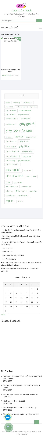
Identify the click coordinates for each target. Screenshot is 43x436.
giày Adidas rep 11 (11, 124)
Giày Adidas (32, 107)
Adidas (8, 102)
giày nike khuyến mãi (12, 151)
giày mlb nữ (24, 141)
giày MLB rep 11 (11, 147)
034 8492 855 (7, 248)
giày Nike (24, 146)
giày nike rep (27, 151)
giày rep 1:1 (13, 169)
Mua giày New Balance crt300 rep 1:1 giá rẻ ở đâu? (21, 414)
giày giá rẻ (27, 124)
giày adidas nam (11, 110)
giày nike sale (27, 156)
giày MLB (19, 137)
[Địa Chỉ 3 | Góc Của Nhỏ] (2, 242)
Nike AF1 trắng (18, 182)
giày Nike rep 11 (13, 156)
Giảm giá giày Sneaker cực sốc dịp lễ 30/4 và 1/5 (20, 394)
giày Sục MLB (27, 170)
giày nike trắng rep (24, 160)
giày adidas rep (25, 118)
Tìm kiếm (39, 20)
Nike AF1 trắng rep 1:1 (12, 186)
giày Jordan (9, 137)
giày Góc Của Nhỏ (19, 131)
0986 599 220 (7, 252)
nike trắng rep (10, 195)
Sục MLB (20, 201)
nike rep (9, 191)
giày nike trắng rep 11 (12, 164)
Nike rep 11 (21, 191)
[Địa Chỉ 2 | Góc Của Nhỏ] (2, 236)
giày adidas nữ (10, 114)
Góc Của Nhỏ (21, 11)
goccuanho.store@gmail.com (13, 255)
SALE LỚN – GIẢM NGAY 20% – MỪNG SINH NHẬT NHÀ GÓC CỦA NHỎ (22, 377)
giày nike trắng (10, 160)
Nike (8, 182)
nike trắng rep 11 (23, 195)
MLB (34, 177)
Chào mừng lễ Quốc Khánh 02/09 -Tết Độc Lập (19, 408)
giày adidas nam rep (25, 110)
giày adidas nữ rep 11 (12, 118)
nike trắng (33, 191)
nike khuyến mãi (26, 186)
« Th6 (3, 314)
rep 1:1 (10, 201)
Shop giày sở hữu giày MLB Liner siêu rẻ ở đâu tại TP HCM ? (21, 386)
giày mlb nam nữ (11, 141)
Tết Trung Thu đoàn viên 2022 (14, 401)
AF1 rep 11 (9, 107)
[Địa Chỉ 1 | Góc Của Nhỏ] (2, 230)
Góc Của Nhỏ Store (9, 259)
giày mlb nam (31, 137)
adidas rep (16, 102)
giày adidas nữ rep (23, 114)
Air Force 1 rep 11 (21, 107)
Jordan (28, 177)
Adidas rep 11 (27, 102)
